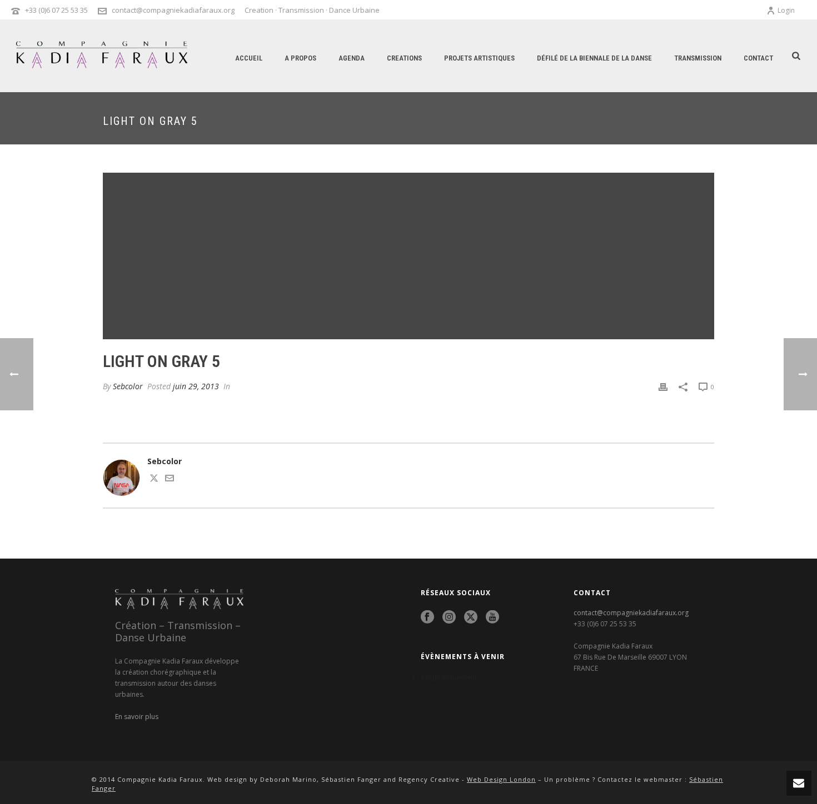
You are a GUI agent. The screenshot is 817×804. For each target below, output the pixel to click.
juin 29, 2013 (196, 386)
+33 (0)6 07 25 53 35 (56, 10)
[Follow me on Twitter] (154, 479)
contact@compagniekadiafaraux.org (173, 10)
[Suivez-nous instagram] (449, 617)
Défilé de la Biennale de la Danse (594, 58)
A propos (300, 58)
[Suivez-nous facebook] (427, 617)
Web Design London (501, 779)
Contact (758, 58)
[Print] (663, 386)
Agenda (351, 58)
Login (786, 10)
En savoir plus (136, 716)
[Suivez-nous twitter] (470, 617)
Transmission (697, 58)
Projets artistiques (479, 58)
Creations (404, 58)
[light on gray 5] (408, 256)
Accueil (248, 58)
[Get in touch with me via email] (169, 479)
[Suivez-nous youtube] (492, 617)
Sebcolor (128, 386)
